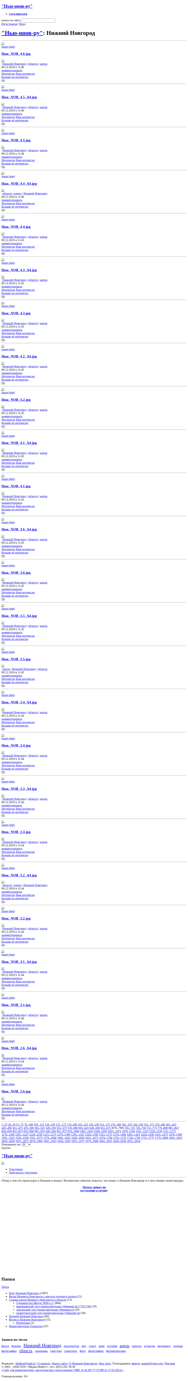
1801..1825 (175, 1137)
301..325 (127, 1124)
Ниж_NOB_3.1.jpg (16, 1005)
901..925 (40, 1131)
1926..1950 (63, 1141)
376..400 (160, 1124)
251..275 (105, 1124)
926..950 (51, 1131)
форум (136, 1363)
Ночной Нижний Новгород (26, 1316)
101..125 (39, 1124)
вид (84, 1346)
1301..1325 (77, 1134)
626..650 (95, 1127)
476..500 (29, 1127)
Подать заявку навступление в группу (94, 1189)
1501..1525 (8, 1137)
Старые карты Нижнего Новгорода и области (37, 1299)
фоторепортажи (116, 1351)
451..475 (17, 1127)
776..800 (163, 1127)
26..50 (11, 1124)
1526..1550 (22, 1137)
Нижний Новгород (14, 63)
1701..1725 (119, 1137)
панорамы (41, 1351)
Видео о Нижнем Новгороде (27, 1319)
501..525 (40, 1127)
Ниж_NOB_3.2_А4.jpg (19, 875)
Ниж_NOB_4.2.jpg (16, 400)
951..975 (62, 1131)
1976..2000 (91, 1141)
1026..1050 (100, 1131)
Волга (5, 1346)
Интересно (8, 73)
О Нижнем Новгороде (83, 1363)
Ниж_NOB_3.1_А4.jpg (19, 962)
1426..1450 (147, 1134)
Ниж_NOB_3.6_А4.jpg (19, 529)
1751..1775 (147, 1137)
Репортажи (23, 1322)
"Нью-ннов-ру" (16, 6)
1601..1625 (63, 1137)
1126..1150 (155, 1131)
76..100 (28, 1124)
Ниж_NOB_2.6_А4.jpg (19, 1048)
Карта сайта (59, 1363)
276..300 (116, 1124)
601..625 (84, 1127)
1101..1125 (142, 1131)
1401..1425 (133, 1134)
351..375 (149, 1124)
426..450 (6, 1127)
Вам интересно (25, 73)
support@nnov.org (152, 1363)
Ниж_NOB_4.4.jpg (16, 227)
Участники (16, 1169)
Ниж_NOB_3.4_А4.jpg (19, 702)
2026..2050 (119, 1141)
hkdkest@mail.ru (25, 1363)
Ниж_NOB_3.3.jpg (16, 832)
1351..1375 (105, 1134)
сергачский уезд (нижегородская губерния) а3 (45, 1309)
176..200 (72, 1124)
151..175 (61, 1124)
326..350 (138, 1124)
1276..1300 (63, 1134)
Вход (22, 24)
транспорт (70, 1351)
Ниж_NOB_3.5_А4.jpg (19, 616)
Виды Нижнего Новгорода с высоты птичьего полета (42, 1296)
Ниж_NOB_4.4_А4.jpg (19, 183)
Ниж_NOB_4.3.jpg (16, 313)
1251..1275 (49, 1134)
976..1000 (73, 1131)
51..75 (20, 1124)
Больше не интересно (14, 77)
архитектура (71, 1346)
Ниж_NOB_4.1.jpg (16, 486)
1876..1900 (36, 1141)
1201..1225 (21, 1134)
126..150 (50, 1124)
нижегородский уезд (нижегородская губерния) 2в (48, 1313)
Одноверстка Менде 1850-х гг (35, 1303)
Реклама (170, 1363)
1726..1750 (133, 1137)
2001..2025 (105, 1141)
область (33, 63)
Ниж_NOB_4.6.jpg (16, 54)
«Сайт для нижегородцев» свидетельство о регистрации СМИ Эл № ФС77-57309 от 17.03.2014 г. (62, 1370)
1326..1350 (91, 1134)
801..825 (174, 1127)
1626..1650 (77, 1137)
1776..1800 (161, 1137)
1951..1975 (77, 1141)
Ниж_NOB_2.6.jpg (16, 1091)
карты (43, 63)
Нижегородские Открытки (26, 1326)
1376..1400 (119, 1134)
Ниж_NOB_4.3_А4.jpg (19, 270)
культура (149, 1346)
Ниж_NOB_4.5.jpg (16, 140)
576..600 (73, 1127)
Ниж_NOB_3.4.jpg (16, 745)
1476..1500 (175, 1134)
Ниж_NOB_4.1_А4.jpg (19, 443)
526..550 (51, 1127)
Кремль (16, 1346)
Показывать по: (11, 1144)
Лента (5, 1286)
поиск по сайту (11, 20)
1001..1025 (86, 1131)
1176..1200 (8, 1134)
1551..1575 (36, 1137)
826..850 (6, 1131)
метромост (164, 1346)
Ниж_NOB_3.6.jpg (16, 573)
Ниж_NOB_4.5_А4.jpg (19, 97)
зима (101, 1346)
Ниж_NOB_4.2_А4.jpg (19, 356)
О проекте (43, 1363)
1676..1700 (105, 1137)
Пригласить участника (23, 1172)
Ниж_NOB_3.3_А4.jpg (19, 789)
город (92, 1346)
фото (83, 1351)
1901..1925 (50, 1141)
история (112, 1346)
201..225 (83, 1124)
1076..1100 (128, 1131)
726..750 (140, 1127)
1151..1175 (169, 1131)
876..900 (29, 1131)
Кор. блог (105, 1363)
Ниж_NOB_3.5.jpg (16, 659)
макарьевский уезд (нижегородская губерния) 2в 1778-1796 (53, 1306)
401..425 (171, 1124)
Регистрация (9, 24)
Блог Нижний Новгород (24, 1293)
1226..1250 (35, 1134)
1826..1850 (8, 1141)
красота (137, 1346)
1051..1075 (114, 1131)
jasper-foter (8, 46)
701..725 (129, 1127)
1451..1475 (161, 1134)
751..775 (152, 1127)
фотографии (96, 1351)
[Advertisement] (23, 1232)
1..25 (4, 1124)
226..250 (94, 1124)
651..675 (106, 1127)
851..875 (17, 1131)
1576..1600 (50, 1137)
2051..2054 (133, 1141)
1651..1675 (91, 1137)
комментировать (12, 70)
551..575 (62, 1127)
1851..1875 (22, 1141)
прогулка (56, 1351)
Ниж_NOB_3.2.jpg (16, 918)
